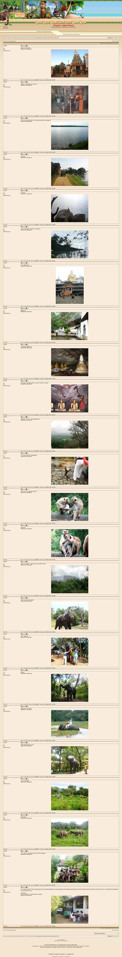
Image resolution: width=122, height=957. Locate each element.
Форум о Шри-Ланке (7, 37)
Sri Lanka (73, 947)
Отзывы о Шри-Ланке (30, 37)
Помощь (39, 31)
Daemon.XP (66, 940)
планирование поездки (50, 947)
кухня (78, 946)
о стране (68, 947)
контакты (63, 947)
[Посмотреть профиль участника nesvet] (23, 46)
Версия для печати (113, 43)
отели (52, 946)
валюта (82, 946)
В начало (5, 79)
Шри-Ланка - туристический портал (41, 946)
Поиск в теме (115, 41)
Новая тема (6, 41)
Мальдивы (79, 947)
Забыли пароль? (75, 34)
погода (70, 946)
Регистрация (69, 34)
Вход (64, 34)
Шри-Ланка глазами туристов (19, 37)
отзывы (87, 946)
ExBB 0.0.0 (63, 939)
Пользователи (48, 31)
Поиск (42, 31)
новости (42, 947)
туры (58, 947)
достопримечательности (61, 946)
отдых (74, 946)
